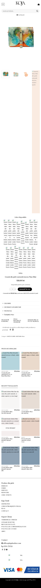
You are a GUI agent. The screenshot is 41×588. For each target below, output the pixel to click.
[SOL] (20, 561)
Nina (23, 336)
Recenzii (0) (8, 311)
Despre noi (5, 504)
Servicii (4, 490)
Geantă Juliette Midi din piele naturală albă (6, 469)
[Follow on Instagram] (13, 330)
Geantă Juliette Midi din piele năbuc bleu (26, 468)
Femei (3, 488)
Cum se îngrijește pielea (11, 506)
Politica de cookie (8, 529)
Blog (3, 508)
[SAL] (20, 556)
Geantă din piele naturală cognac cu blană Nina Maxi (26, 374)
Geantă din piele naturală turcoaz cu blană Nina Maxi (6, 374)
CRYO (34, 580)
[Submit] (37, 11)
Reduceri (5, 492)
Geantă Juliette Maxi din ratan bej (27, 412)
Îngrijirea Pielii (9, 315)
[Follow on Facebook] (10, 330)
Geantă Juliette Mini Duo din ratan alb (6, 412)
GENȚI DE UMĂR (11, 336)
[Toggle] (2, 303)
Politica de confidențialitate (13, 526)
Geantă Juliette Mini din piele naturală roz (6, 440)
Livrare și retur (7, 522)
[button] (3, 4)
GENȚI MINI (18, 336)
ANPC (3, 531)
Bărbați (4, 486)
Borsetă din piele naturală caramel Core (26, 440)
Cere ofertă (6, 495)
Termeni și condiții (9, 520)
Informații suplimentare (12, 307)
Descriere (7, 303)
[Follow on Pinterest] (6, 549)
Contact (5, 511)
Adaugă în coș (24, 289)
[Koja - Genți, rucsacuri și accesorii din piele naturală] (20, 3)
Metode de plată (8, 524)
